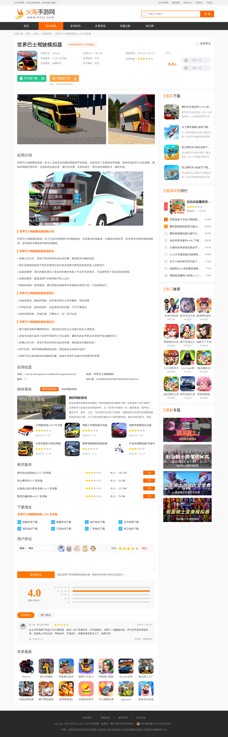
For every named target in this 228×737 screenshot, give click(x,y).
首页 (26, 26)
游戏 (36, 34)
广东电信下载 (97, 528)
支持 (138, 639)
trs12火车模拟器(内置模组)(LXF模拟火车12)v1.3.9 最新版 (185, 254)
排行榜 (150, 26)
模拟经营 (47, 34)
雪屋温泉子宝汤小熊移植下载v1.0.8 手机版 (185, 219)
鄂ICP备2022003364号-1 (122, 723)
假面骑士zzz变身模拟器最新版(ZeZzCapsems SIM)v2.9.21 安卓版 (185, 268)
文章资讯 (100, 26)
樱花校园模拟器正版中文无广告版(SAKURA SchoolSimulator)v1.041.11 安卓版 (185, 233)
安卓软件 (75, 26)
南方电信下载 (97, 522)
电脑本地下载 (30, 522)
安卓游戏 (51, 26)
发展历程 (105, 717)
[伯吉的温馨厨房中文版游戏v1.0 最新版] (177, 206)
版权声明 (123, 717)
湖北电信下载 (30, 528)
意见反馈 (141, 717)
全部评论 (26, 615)
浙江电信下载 (131, 528)
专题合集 (125, 26)
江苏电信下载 (63, 528)
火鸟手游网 (163, 3)
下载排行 (199, 3)
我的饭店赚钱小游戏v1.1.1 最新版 (185, 275)
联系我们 (87, 717)
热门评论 (46, 615)
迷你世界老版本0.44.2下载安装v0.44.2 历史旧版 (185, 240)
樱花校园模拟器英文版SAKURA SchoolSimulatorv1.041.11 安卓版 (185, 226)
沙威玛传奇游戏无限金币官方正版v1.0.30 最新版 (185, 247)
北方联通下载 (131, 522)
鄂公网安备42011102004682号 (156, 723)
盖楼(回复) (147, 639)
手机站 (209, 3)
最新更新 (176, 3)
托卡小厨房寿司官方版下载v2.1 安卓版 (185, 261)
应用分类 (187, 3)
